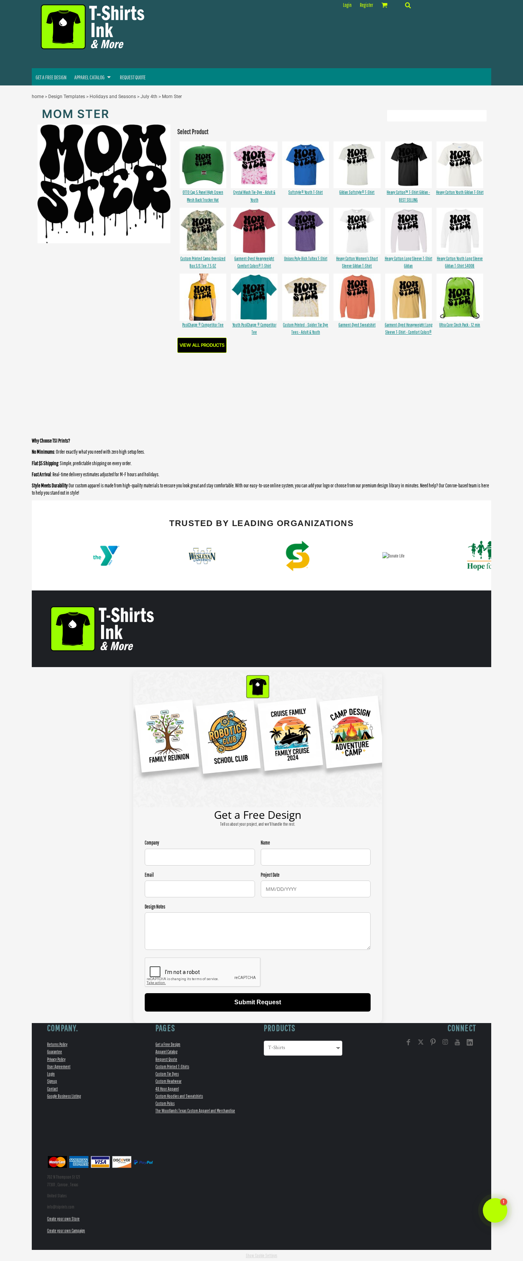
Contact (52, 1088)
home (38, 96)
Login (347, 5)
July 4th (149, 96)
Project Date (270, 875)
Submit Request (257, 1002)
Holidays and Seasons (113, 96)
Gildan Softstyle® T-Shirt (356, 192)
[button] (408, 5)
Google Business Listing (64, 1096)
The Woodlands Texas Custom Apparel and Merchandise (195, 1110)
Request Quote (166, 1059)
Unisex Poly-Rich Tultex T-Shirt (305, 258)
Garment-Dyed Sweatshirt (357, 324)
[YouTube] (457, 1042)
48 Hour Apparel (167, 1088)
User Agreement (58, 1066)
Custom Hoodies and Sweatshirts (179, 1096)
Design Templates (66, 96)
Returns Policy (57, 1044)
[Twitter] (420, 1042)
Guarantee (54, 1051)
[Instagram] (445, 1042)
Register (366, 5)
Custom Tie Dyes (167, 1073)
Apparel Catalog (166, 1051)
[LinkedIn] (469, 1042)
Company (152, 843)
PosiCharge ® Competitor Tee (203, 324)
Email (149, 875)
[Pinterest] (433, 1042)
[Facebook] (408, 1042)
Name (265, 843)
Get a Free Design (167, 1044)
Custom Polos (165, 1103)
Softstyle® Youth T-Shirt (305, 192)
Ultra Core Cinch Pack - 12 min (459, 324)
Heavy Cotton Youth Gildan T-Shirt (460, 192)
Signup (52, 1081)
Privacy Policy (56, 1059)
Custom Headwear (168, 1081)
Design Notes (155, 907)
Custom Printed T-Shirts (172, 1066)
